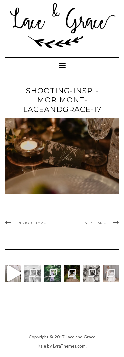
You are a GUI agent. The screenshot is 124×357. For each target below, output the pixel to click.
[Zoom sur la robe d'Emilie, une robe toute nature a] (111, 273)
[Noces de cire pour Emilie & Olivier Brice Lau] (72, 273)
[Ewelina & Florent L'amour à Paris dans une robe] (91, 273)
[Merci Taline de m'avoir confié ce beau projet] (13, 273)
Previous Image (32, 223)
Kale (42, 346)
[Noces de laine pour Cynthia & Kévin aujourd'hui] (52, 273)
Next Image (97, 223)
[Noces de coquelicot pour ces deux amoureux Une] (32, 273)
